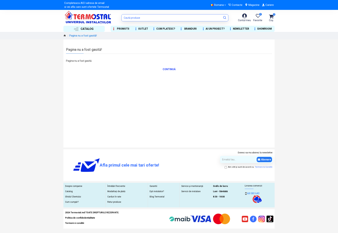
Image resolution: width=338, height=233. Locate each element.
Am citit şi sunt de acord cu (250, 167)
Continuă (169, 69)
